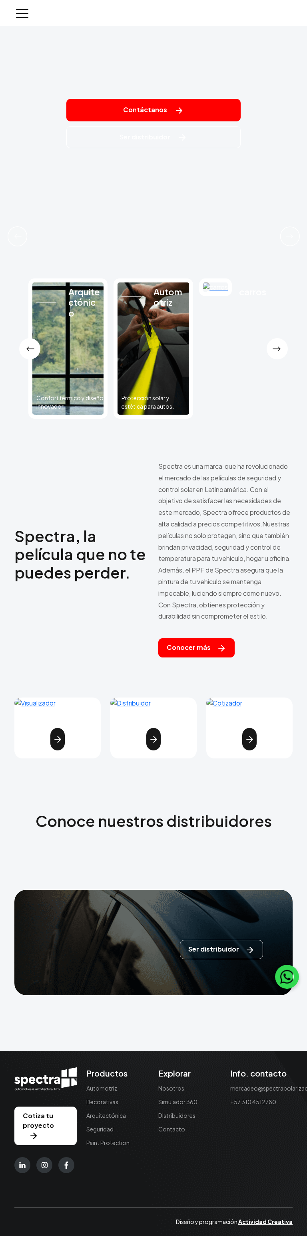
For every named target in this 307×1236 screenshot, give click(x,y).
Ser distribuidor (145, 137)
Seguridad (100, 1129)
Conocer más (189, 647)
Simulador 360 (177, 1101)
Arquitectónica (106, 1115)
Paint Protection (108, 1142)
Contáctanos (145, 109)
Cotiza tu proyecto (38, 1120)
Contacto (171, 1129)
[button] (17, 236)
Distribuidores (176, 1115)
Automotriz (101, 1088)
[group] (68, 348)
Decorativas (102, 1101)
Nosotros (171, 1088)
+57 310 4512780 (253, 1101)
